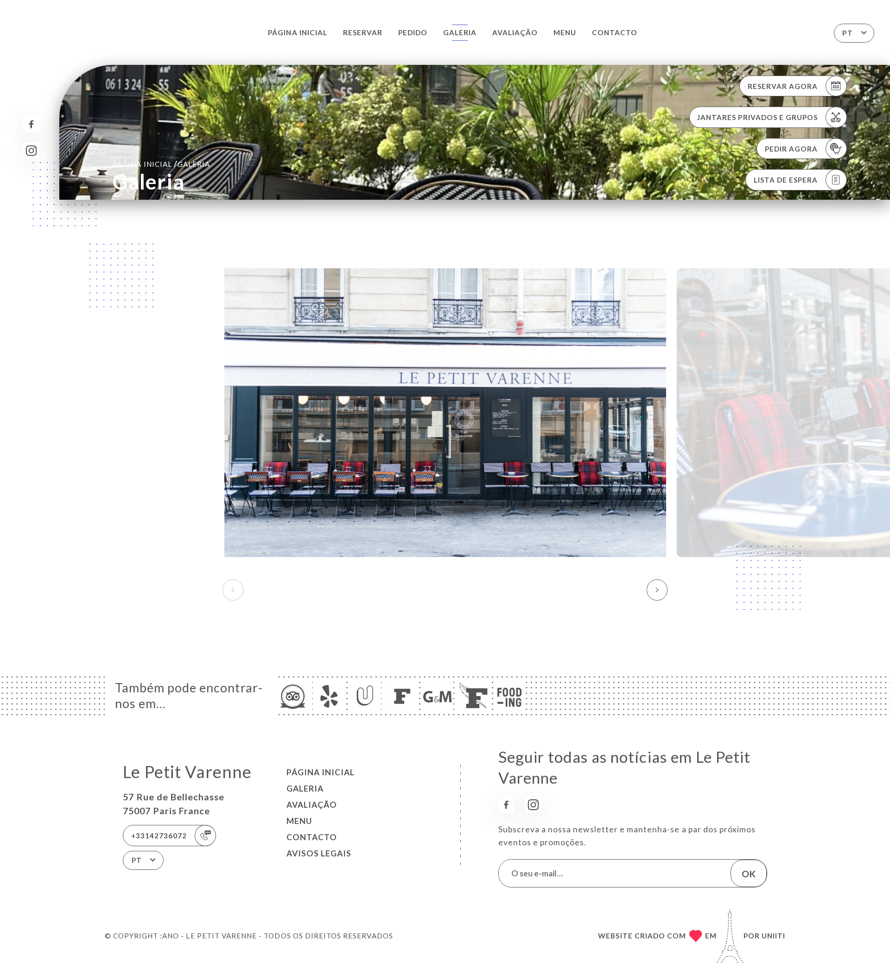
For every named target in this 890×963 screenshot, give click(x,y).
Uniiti (773, 935)
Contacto (614, 32)
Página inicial (297, 32)
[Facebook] (31, 124)
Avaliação (515, 32)
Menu (564, 32)
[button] (657, 590)
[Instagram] (31, 151)
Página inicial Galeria (161, 164)
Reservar (362, 32)
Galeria (460, 32)
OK (749, 873)
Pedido (412, 32)
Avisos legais (318, 853)
